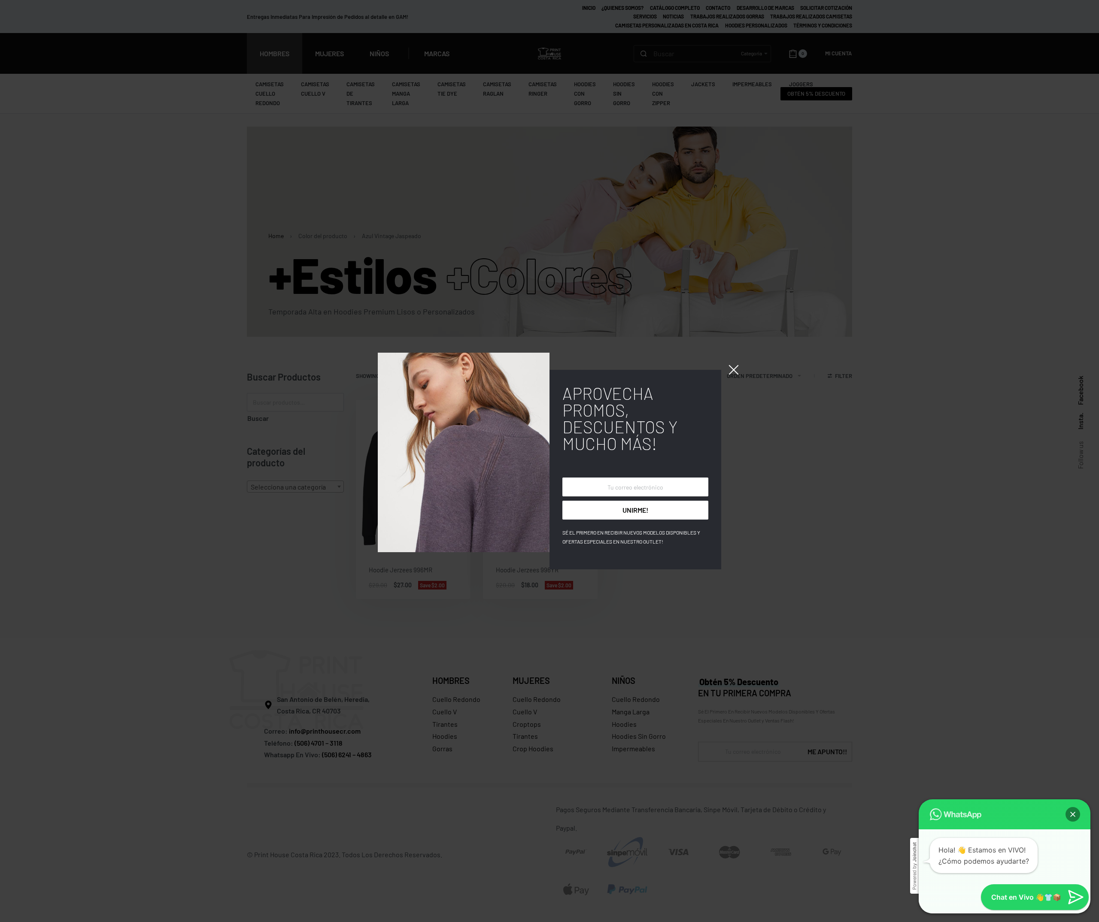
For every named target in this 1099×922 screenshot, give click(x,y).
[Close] (734, 370)
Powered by (914, 866)
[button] (1073, 814)
